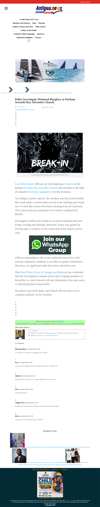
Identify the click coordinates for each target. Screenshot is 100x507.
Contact (38, 38)
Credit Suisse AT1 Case (29, 19)
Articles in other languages (24, 34)
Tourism (41, 23)
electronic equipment (39, 191)
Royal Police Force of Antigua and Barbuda (43, 272)
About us (40, 34)
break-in (69, 183)
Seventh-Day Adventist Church (41, 187)
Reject (72, 503)
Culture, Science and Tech (22, 27)
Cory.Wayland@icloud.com (24, 109)
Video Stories (40, 27)
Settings (83, 503)
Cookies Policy (56, 498)
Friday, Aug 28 (85, 2)
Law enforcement (24, 183)
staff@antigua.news (63, 324)
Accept (61, 503)
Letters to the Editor (29, 30)
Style (34, 23)
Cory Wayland (21, 107)
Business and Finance (21, 23)
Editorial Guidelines (25, 38)
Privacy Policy (44, 498)
